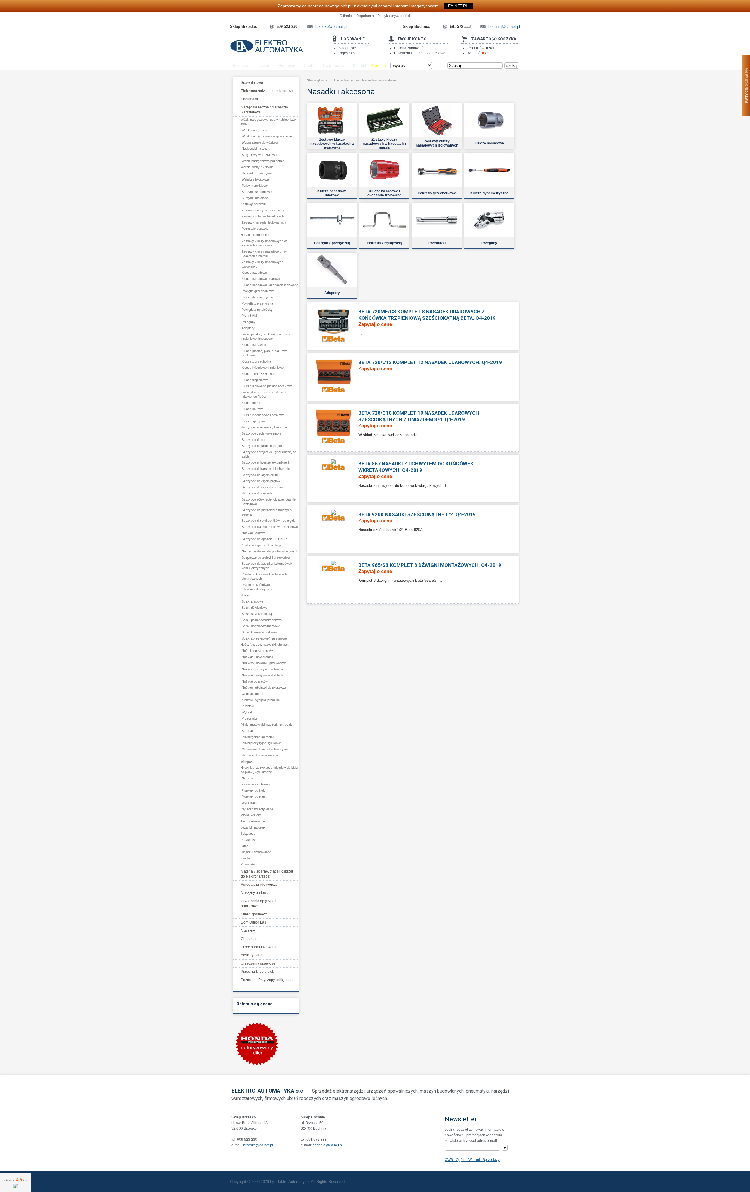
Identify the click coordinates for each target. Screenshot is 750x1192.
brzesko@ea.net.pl (258, 1145)
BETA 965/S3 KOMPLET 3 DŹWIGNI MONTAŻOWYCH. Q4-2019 (429, 565)
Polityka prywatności (393, 16)
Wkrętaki (247, 761)
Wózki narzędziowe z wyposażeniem (268, 136)
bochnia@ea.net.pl (328, 1145)
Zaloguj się (347, 48)
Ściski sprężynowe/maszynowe (264, 638)
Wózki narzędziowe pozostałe (263, 161)
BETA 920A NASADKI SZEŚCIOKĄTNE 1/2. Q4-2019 (417, 514)
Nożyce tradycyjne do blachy (262, 669)
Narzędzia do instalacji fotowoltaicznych (270, 551)
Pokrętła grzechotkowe (258, 291)
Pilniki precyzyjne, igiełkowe (261, 743)
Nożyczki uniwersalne (257, 657)
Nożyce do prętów (255, 681)
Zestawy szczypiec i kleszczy (263, 210)
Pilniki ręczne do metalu (258, 737)
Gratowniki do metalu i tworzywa (265, 749)
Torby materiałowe (255, 185)
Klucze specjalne (254, 421)
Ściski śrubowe (252, 601)
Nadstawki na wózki (256, 148)
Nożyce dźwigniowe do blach (262, 675)
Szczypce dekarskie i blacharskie (266, 468)
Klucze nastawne (254, 344)
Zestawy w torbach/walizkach (263, 216)
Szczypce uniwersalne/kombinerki (266, 462)
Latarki (245, 846)
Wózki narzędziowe (256, 130)
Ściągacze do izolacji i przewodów (266, 557)
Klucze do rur (251, 402)
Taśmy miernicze (253, 821)
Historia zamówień (409, 48)
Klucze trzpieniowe (255, 380)
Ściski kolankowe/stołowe (260, 632)
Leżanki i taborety (253, 827)
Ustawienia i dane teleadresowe (419, 53)
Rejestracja (347, 53)
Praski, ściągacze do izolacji (261, 545)
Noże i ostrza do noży (257, 650)
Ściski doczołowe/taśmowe (261, 626)
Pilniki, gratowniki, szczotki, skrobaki (266, 724)
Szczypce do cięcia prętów (261, 481)
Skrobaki (248, 730)
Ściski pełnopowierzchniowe (262, 620)
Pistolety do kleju (253, 790)
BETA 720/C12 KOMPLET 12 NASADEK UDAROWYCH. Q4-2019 (430, 362)
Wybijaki (247, 712)
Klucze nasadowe (254, 272)
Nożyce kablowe (253, 533)
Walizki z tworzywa (255, 179)
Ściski (245, 595)
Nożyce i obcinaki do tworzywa (264, 687)
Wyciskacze (250, 803)
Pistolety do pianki (254, 796)
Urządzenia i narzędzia (250, 65)
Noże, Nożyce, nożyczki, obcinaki (265, 644)
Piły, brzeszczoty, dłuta (257, 809)
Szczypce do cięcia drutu (260, 475)
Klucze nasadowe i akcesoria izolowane (270, 285)
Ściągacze (248, 833)
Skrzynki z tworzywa (257, 173)
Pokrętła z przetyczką (257, 303)
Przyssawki (249, 839)
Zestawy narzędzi (253, 204)
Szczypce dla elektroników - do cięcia (268, 520)
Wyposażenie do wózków (260, 142)
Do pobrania (333, 65)
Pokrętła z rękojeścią (257, 309)
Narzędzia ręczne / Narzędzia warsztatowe (365, 80)
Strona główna (317, 80)
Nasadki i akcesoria (255, 235)
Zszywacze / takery (256, 784)
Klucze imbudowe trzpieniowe (263, 367)
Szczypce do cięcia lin (257, 493)
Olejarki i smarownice (256, 852)
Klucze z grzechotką (256, 361)
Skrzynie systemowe (257, 191)
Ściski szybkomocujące (258, 613)
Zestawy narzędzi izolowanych (264, 222)
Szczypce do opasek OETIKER (264, 539)
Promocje (287, 65)
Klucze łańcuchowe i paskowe (263, 415)
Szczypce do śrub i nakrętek (262, 446)
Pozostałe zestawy (255, 228)
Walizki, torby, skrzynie (257, 167)
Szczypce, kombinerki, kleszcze (264, 427)
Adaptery (248, 328)
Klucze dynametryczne (258, 297)
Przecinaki (249, 718)
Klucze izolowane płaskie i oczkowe (267, 386)
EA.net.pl (458, 6)
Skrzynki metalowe (255, 198)
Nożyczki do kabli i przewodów (264, 663)
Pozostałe (248, 864)
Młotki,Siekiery (251, 815)
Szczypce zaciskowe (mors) (262, 433)
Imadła (245, 858)
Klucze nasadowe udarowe (261, 278)
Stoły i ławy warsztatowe (259, 155)
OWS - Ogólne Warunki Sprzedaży (472, 1160)
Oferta (309, 65)
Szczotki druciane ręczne (260, 755)
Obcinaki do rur (253, 694)
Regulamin (365, 16)
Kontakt (359, 65)
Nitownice (248, 778)
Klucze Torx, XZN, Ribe (258, 373)
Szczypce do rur (253, 439)
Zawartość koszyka (493, 39)
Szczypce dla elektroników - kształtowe (270, 526)
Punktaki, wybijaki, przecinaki (261, 700)
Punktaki (248, 706)
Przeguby (248, 322)
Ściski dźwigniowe (254, 607)
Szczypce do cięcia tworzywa (263, 487)
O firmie (346, 16)
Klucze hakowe (252, 409)
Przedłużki (249, 315)
